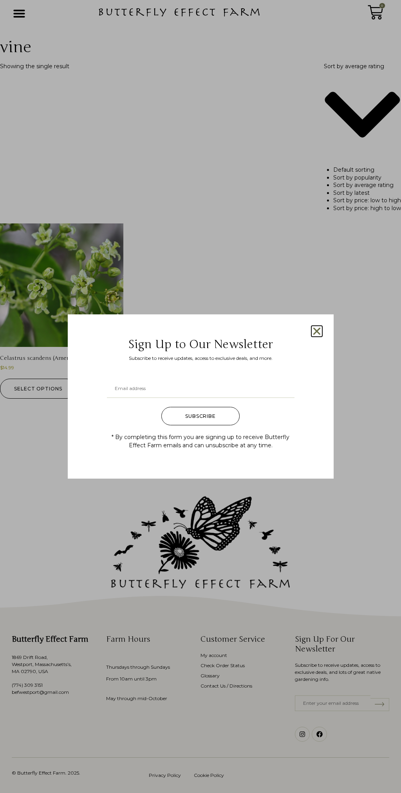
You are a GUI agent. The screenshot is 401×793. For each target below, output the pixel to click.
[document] (200, 396)
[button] (317, 331)
